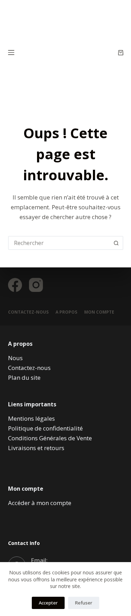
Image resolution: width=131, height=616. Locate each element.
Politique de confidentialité (45, 428)
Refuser (83, 603)
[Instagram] (36, 285)
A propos (66, 312)
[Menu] (11, 52)
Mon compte (99, 312)
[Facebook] (15, 285)
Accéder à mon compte (39, 503)
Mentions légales (31, 418)
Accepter (48, 603)
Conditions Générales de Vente (50, 438)
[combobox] (59, 243)
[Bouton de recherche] (116, 243)
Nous (15, 358)
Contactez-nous (28, 312)
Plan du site (24, 377)
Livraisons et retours (36, 448)
